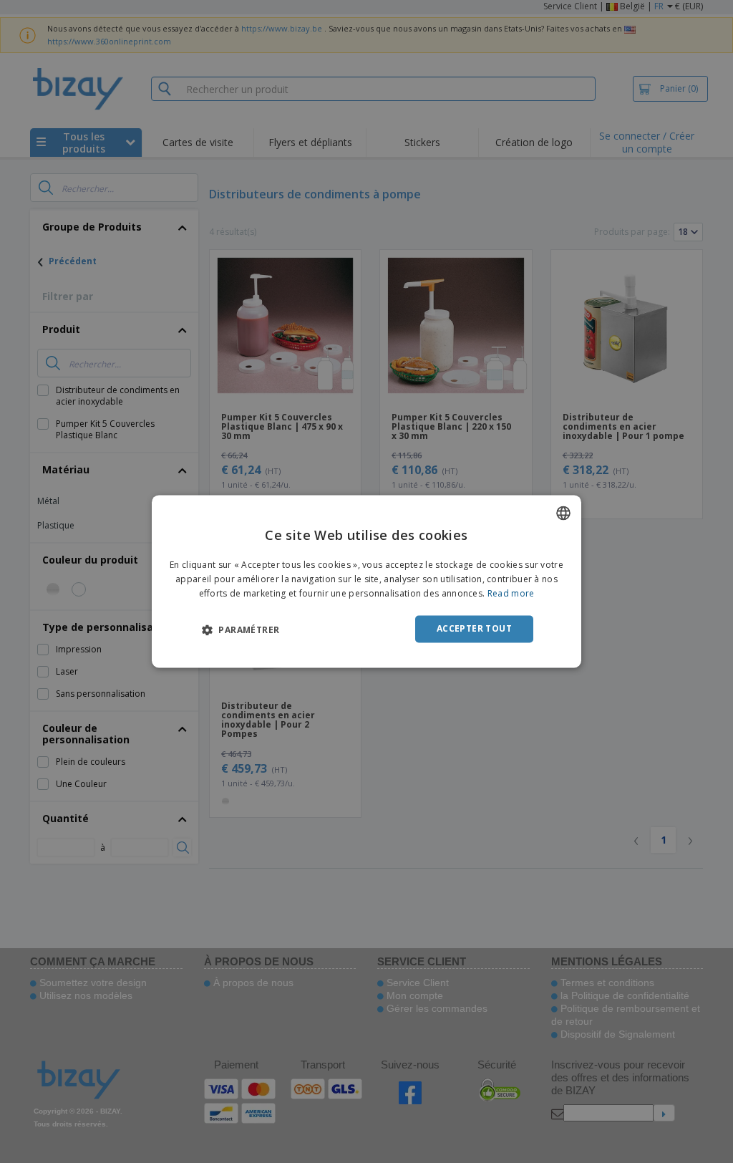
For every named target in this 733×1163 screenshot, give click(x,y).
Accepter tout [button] (474, 628)
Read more (511, 593)
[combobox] (563, 513)
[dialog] (366, 581)
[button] (240, 629)
